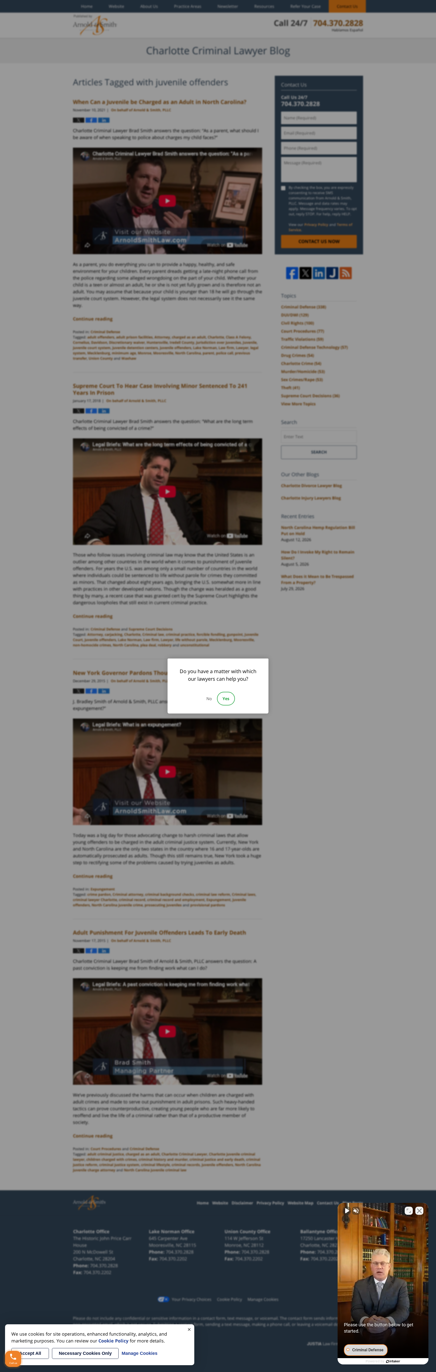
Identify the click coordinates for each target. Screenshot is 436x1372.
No (209, 698)
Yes (226, 698)
